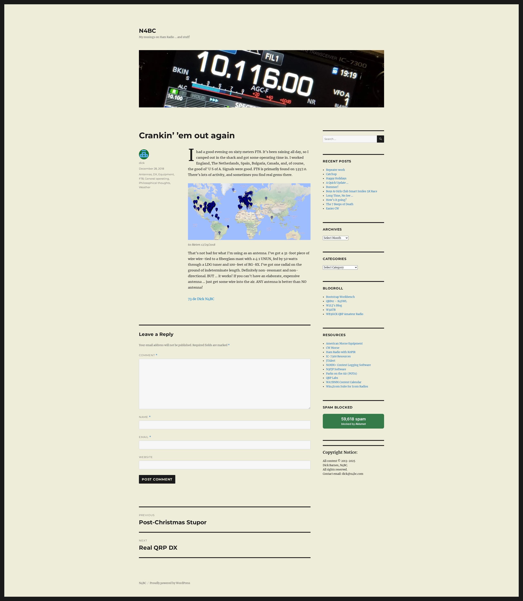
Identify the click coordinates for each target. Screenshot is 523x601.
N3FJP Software (336, 369)
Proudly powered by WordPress (170, 583)
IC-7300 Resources (338, 356)
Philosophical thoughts (154, 183)
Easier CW (332, 208)
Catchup (331, 174)
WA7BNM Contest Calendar (343, 382)
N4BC (147, 30)
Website (146, 457)
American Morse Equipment (344, 343)
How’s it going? (336, 200)
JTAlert (330, 360)
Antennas (145, 174)
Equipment (166, 174)
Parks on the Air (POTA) (341, 373)
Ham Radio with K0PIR (340, 352)
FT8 (141, 178)
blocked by (358, 422)
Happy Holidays (336, 178)
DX (155, 174)
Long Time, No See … (339, 195)
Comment (148, 355)
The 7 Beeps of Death (339, 204)
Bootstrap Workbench (340, 297)
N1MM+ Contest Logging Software (348, 365)
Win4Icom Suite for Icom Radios (347, 386)
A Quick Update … (337, 183)
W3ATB (331, 310)
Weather (144, 187)
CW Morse (332, 348)
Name (145, 417)
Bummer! (332, 187)
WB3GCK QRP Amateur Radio (344, 314)
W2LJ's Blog (334, 305)
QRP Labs (332, 378)
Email (145, 437)
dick (142, 162)
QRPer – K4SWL (336, 301)
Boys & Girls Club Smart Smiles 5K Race (351, 191)
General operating (157, 178)
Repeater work (335, 170)
